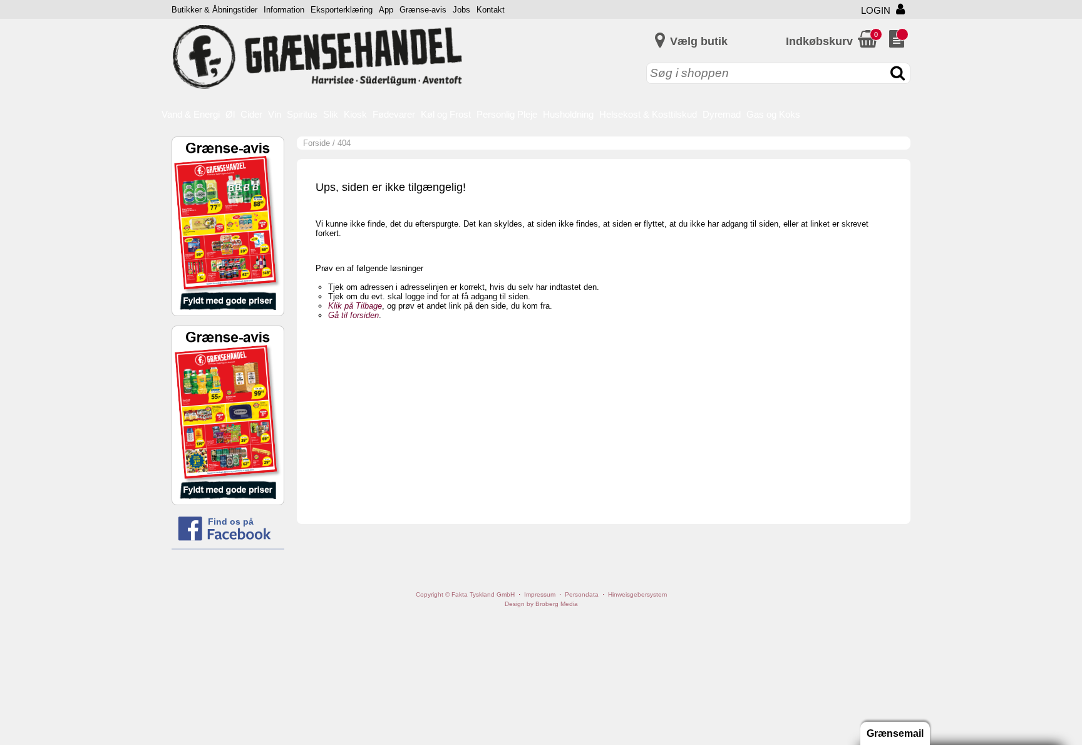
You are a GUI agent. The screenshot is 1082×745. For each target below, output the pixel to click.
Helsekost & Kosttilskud (648, 114)
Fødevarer (394, 114)
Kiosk (355, 114)
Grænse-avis (422, 9)
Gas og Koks (773, 114)
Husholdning (568, 114)
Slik (330, 114)
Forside (316, 143)
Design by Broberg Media (541, 603)
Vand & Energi (191, 114)
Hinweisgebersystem (637, 594)
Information (284, 9)
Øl (230, 114)
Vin (274, 114)
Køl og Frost (446, 114)
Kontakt (491, 9)
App (386, 9)
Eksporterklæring (342, 9)
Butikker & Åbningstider (214, 9)
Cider (251, 114)
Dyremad (722, 114)
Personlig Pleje (507, 114)
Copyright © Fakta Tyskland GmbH (465, 594)
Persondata (582, 594)
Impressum (539, 594)
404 (344, 143)
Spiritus (302, 114)
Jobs (461, 9)
